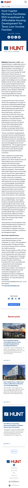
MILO (14, 473)
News (8, 6)
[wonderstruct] (14, 481)
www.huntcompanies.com (11, 285)
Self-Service (14, 475)
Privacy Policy (14, 468)
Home (3, 6)
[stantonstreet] (14, 485)
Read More (6, 360)
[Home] (6, 2)
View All (14, 451)
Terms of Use (14, 470)
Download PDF (13, 304)
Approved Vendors (14, 478)
